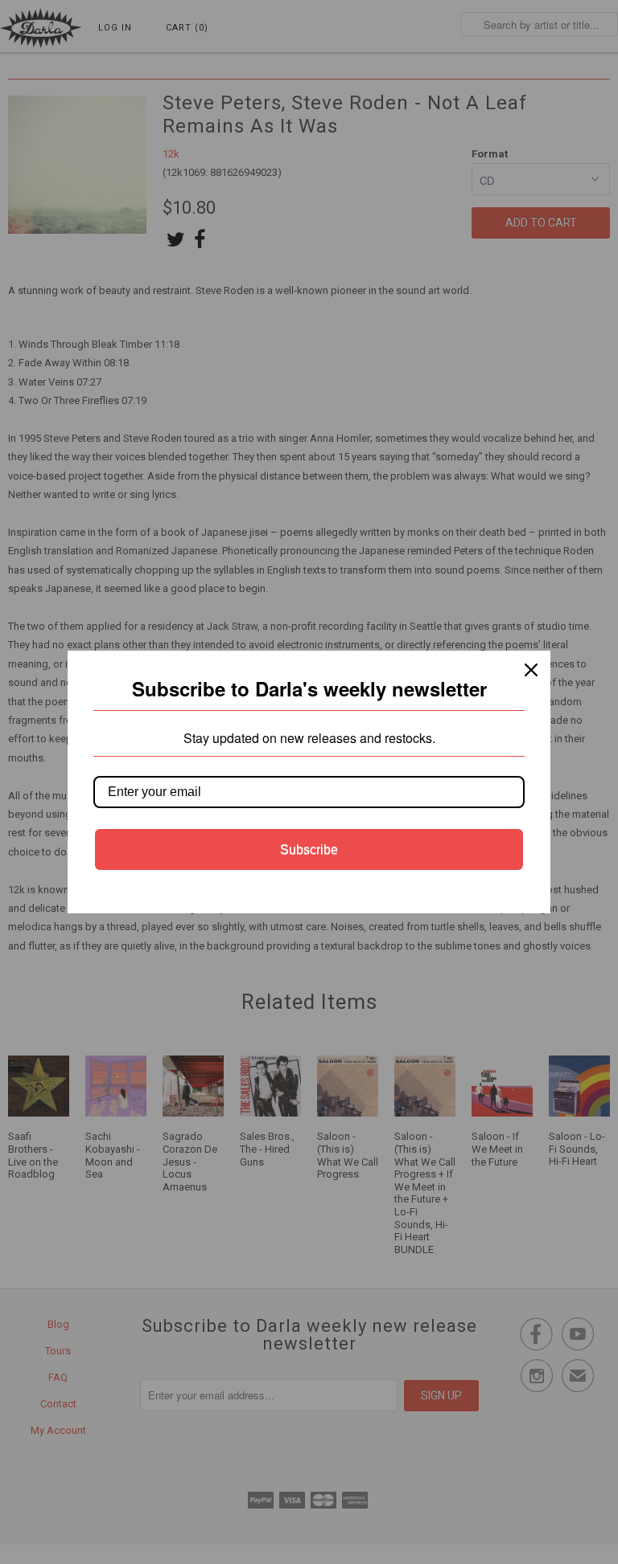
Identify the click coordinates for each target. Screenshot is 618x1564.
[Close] (531, 670)
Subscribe (309, 849)
